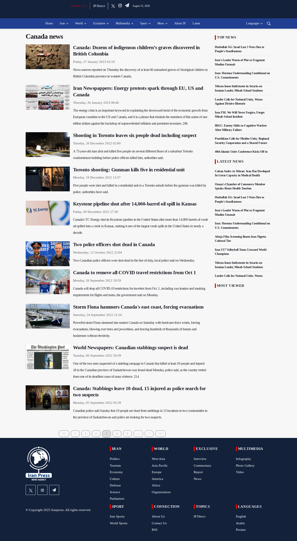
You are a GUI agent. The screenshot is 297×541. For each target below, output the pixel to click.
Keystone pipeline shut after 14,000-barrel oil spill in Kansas (135, 204)
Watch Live (79, 6)
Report (198, 472)
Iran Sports (117, 516)
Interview (200, 459)
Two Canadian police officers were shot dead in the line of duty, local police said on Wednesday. (134, 260)
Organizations (161, 492)
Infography (243, 459)
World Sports (118, 523)
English (241, 516)
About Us (158, 516)
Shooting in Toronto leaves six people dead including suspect (135, 135)
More (160, 23)
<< (64, 433)
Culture (115, 479)
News (197, 479)
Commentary (202, 465)
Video (240, 472)
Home (49, 23)
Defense (115, 485)
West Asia (158, 459)
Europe (157, 472)
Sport (143, 23)
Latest (196, 23)
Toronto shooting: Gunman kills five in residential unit (129, 169)
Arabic (240, 523)
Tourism (115, 465)
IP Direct (99, 6)
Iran (62, 23)
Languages (252, 23)
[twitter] (113, 5)
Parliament (117, 498)
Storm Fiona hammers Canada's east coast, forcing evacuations (138, 307)
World (79, 23)
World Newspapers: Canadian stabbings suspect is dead (130, 347)
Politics (115, 459)
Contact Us (159, 523)
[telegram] (127, 5)
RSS (154, 529)
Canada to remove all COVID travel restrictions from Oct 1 (134, 272)
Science (115, 492)
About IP (180, 23)
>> (160, 433)
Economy (116, 472)
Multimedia (123, 23)
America (157, 479)
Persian (241, 529)
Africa (156, 485)
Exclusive (99, 23)
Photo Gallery (245, 465)
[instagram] (120, 6)
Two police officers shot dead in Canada (114, 244)
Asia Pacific (160, 465)
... (138, 433)
